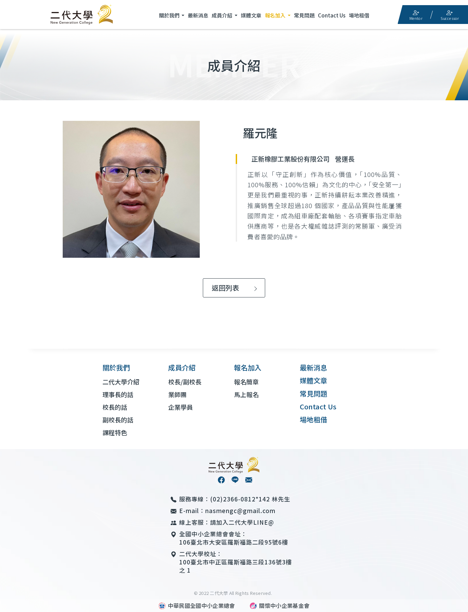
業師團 (177, 394)
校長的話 (114, 407)
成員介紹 (222, 15)
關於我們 (170, 15)
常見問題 (304, 15)
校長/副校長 (184, 381)
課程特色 (114, 432)
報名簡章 (246, 381)
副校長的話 (117, 419)
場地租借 (359, 15)
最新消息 (198, 15)
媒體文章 (251, 15)
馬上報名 (246, 394)
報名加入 (275, 15)
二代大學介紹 (120, 381)
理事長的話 (117, 394)
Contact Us (331, 15)
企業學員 (180, 407)
